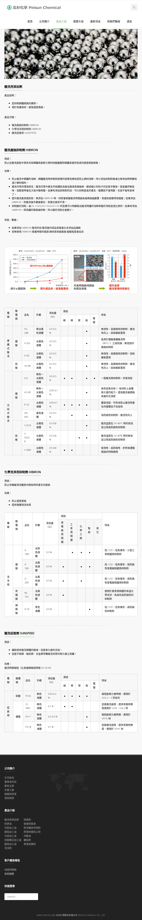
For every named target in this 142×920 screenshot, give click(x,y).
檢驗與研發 (10, 794)
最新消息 (95, 21)
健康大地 (78, 21)
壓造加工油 (10, 844)
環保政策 (9, 798)
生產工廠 (9, 789)
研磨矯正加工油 (12, 840)
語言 (129, 21)
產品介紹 (61, 21)
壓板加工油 (10, 831)
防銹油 (8, 823)
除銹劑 (27, 819)
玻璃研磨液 (30, 823)
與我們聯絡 (113, 21)
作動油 (27, 835)
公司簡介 (44, 21)
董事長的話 (10, 781)
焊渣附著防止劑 (32, 831)
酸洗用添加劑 (11, 819)
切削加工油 (10, 827)
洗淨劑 (8, 848)
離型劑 (27, 840)
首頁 (30, 21)
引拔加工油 (10, 835)
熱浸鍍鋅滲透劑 (32, 827)
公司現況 (9, 777)
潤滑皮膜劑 (30, 844)
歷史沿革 (9, 785)
